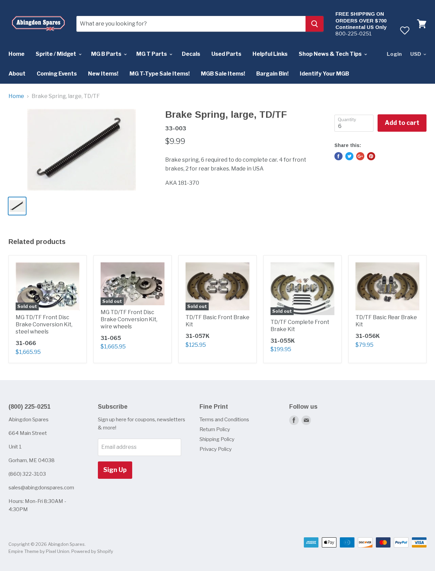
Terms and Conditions (224, 420)
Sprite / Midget (56, 54)
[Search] (315, 24)
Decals (191, 54)
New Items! (103, 73)
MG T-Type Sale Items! (159, 73)
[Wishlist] (405, 30)
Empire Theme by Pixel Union (38, 551)
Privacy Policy (215, 449)
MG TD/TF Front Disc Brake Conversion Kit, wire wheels (129, 319)
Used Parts (226, 54)
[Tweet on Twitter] (349, 156)
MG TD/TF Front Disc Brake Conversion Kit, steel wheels (44, 324)
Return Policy (214, 429)
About (16, 73)
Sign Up (115, 469)
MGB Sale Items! (223, 73)
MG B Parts (106, 54)
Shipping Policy (216, 439)
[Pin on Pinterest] (371, 156)
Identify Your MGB (324, 73)
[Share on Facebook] (338, 156)
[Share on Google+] (360, 156)
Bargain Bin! (272, 73)
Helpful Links (270, 54)
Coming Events (57, 73)
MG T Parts (152, 54)
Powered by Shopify (92, 551)
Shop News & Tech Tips (331, 54)
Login (394, 54)
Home (16, 54)
